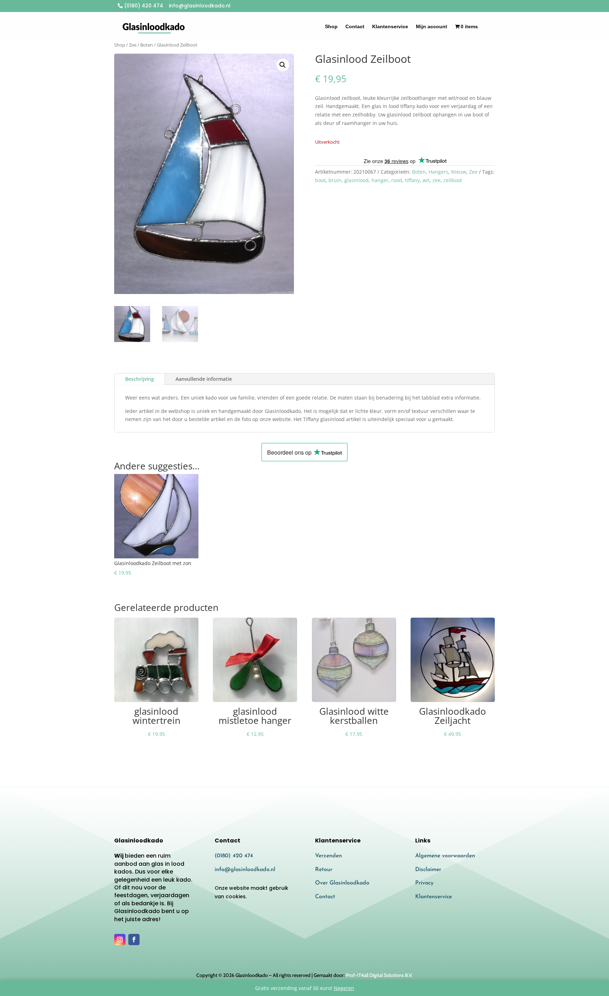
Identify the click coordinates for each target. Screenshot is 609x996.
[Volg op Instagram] (119, 939)
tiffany (412, 180)
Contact (354, 26)
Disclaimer (428, 869)
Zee (132, 45)
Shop (331, 26)
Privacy (424, 883)
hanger (379, 180)
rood (396, 180)
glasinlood (356, 180)
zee (436, 180)
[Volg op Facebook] (134, 939)
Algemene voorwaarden (445, 856)
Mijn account (431, 26)
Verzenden (328, 856)
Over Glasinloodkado (342, 883)
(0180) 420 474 (143, 5)
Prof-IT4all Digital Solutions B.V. (379, 975)
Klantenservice (390, 26)
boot (320, 180)
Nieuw (458, 171)
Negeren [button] (344, 988)
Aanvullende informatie (204, 379)
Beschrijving (139, 379)
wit (426, 180)
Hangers (438, 171)
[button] (282, 65)
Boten (146, 45)
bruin (335, 180)
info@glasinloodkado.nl (245, 869)
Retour (323, 869)
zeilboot (452, 180)
